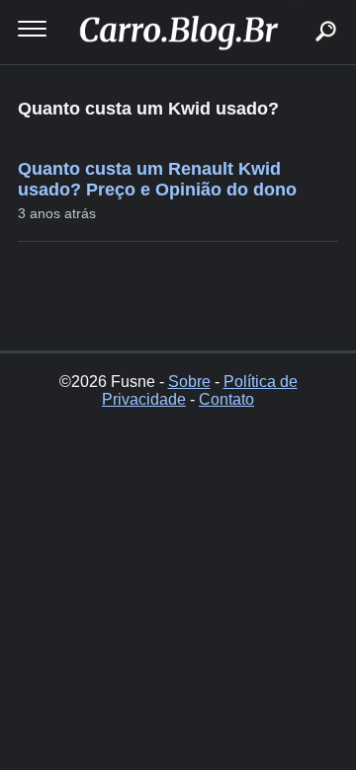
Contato (226, 399)
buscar (296, 7)
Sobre (189, 381)
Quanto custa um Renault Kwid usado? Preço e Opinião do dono (157, 179)
